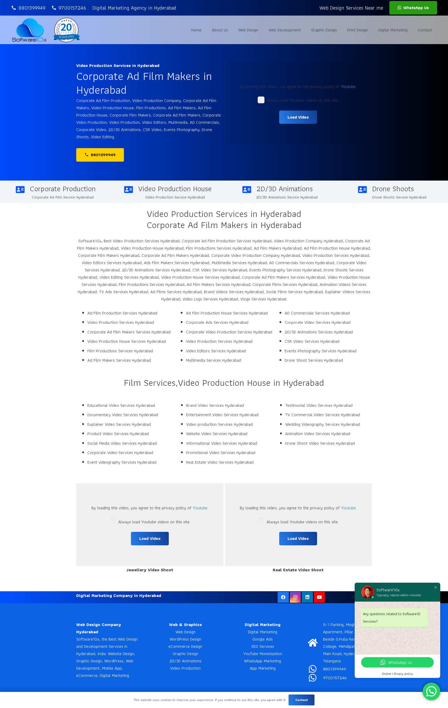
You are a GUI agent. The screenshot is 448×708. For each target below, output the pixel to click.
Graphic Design (185, 653)
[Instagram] (295, 597)
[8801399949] (315, 668)
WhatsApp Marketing (262, 660)
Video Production (185, 668)
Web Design (185, 631)
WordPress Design (185, 639)
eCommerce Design (185, 646)
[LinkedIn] (307, 597)
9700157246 (335, 677)
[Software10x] (29, 30)
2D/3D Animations (185, 660)
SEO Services (262, 646)
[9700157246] (315, 677)
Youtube (348, 86)
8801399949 (334, 668)
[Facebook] (283, 597)
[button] (262, 29)
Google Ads (262, 639)
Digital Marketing (262, 631)
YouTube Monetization (262, 653)
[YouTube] (319, 597)
